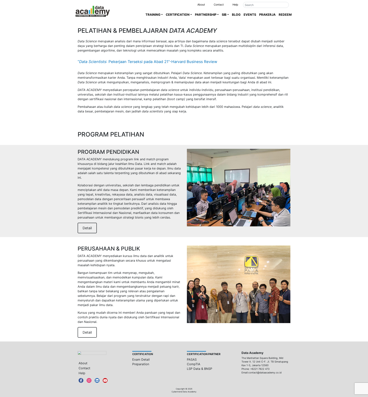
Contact (219, 4)
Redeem (285, 14)
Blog (236, 14)
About (201, 4)
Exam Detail (141, 359)
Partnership (205, 14)
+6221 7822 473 (259, 369)
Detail (87, 228)
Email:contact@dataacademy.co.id (262, 372)
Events (250, 14)
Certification (178, 14)
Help (235, 4)
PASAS (192, 359)
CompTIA (193, 364)
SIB (224, 14)
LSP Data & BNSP (199, 369)
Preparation (140, 364)
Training (152, 14)
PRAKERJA (267, 14)
